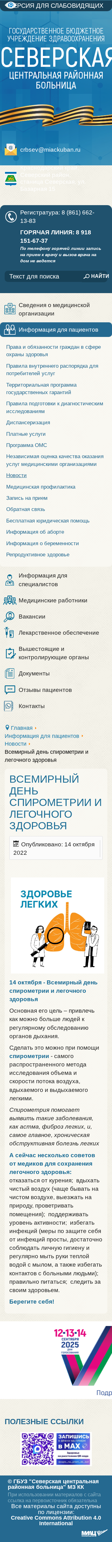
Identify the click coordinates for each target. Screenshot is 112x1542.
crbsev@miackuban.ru (50, 149)
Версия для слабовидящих (56, 5)
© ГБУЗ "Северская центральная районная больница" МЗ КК (53, 1484)
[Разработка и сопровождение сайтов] (94, 1533)
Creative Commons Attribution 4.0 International (56, 1520)
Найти (99, 276)
